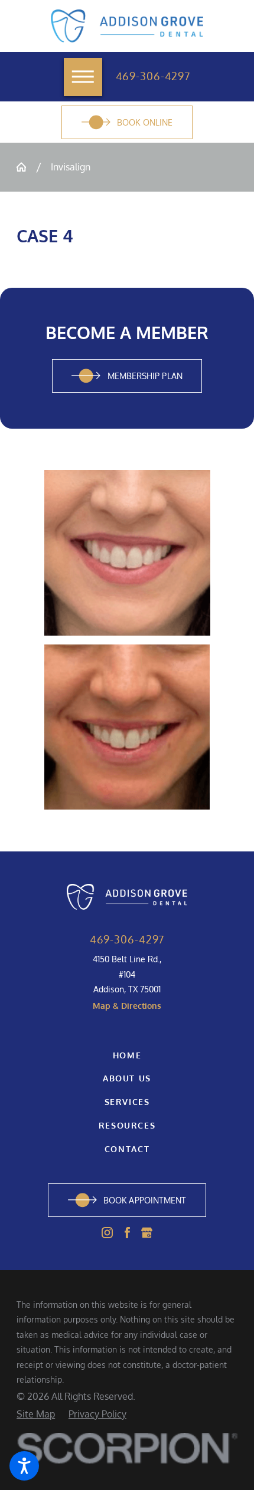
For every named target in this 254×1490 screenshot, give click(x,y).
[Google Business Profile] (146, 1232)
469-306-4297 (153, 76)
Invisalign (70, 166)
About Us (127, 1078)
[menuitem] (127, 1055)
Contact (127, 1148)
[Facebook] (127, 1232)
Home (127, 1055)
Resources (127, 1125)
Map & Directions (127, 1005)
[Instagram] (107, 1232)
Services (127, 1101)
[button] (24, 1466)
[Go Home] (26, 167)
